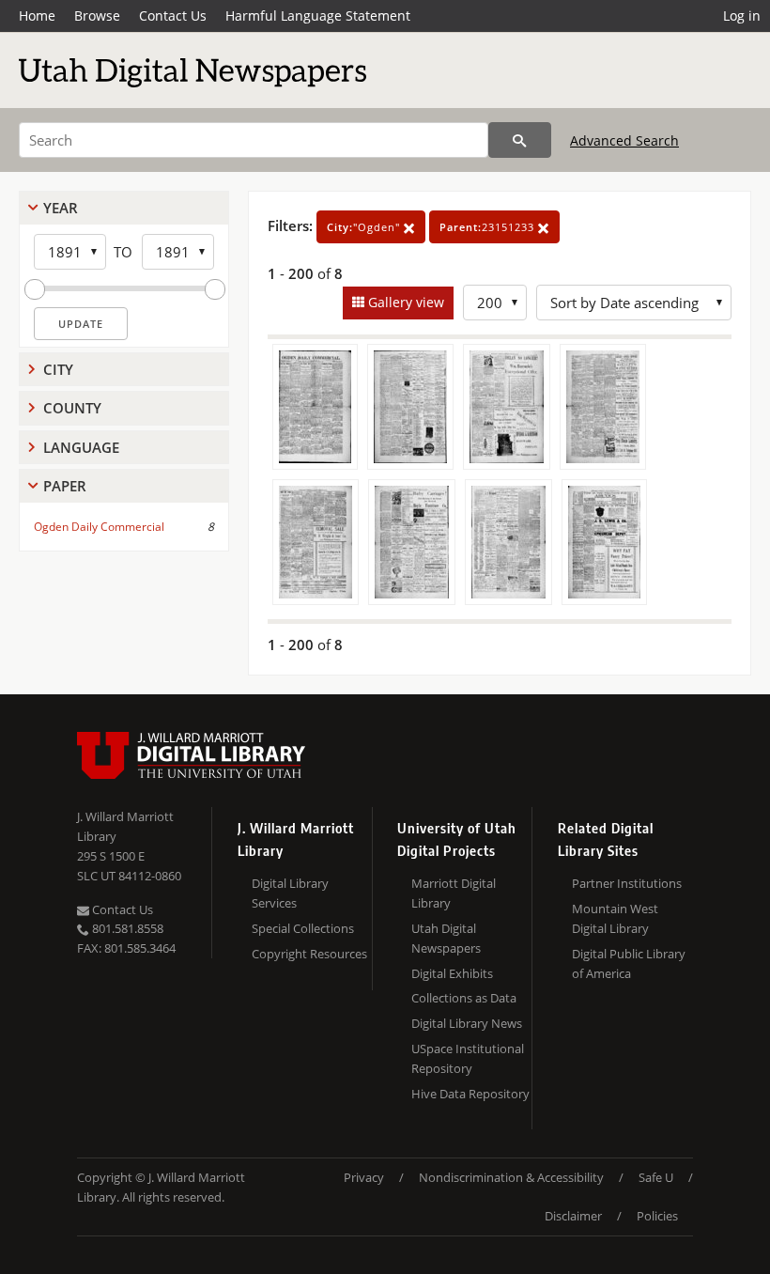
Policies (657, 1215)
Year (60, 207)
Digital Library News (466, 1023)
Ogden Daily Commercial (99, 527)
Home (37, 15)
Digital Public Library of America (628, 963)
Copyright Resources (309, 953)
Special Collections (303, 928)
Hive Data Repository (470, 1093)
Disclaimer (573, 1215)
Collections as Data (463, 997)
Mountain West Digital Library (615, 918)
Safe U (656, 1177)
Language (81, 447)
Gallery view (404, 302)
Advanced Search (624, 140)
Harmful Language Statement (317, 15)
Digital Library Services (290, 893)
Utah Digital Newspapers (446, 938)
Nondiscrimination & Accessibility (511, 1177)
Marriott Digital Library (453, 893)
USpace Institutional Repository (467, 1058)
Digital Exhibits (452, 973)
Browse (97, 15)
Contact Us (173, 15)
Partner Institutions (627, 883)
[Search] (519, 140)
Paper (64, 485)
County (72, 407)
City (58, 369)
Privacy (364, 1177)
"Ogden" (365, 227)
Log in (742, 15)
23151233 (488, 227)
